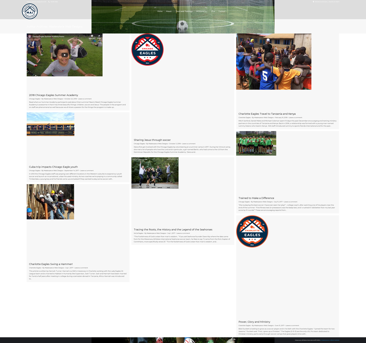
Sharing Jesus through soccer (152, 139)
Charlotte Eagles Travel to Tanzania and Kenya (267, 113)
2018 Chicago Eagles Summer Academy (53, 95)
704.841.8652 (54, 1)
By (52, 99)
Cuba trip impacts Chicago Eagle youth (53, 166)
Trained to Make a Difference (256, 198)
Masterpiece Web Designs (65, 27)
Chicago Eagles (34, 99)
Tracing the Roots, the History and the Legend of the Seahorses (173, 229)
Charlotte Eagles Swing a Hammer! (51, 264)
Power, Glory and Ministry (254, 321)
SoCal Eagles (138, 233)
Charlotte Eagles (245, 117)
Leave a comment (85, 99)
